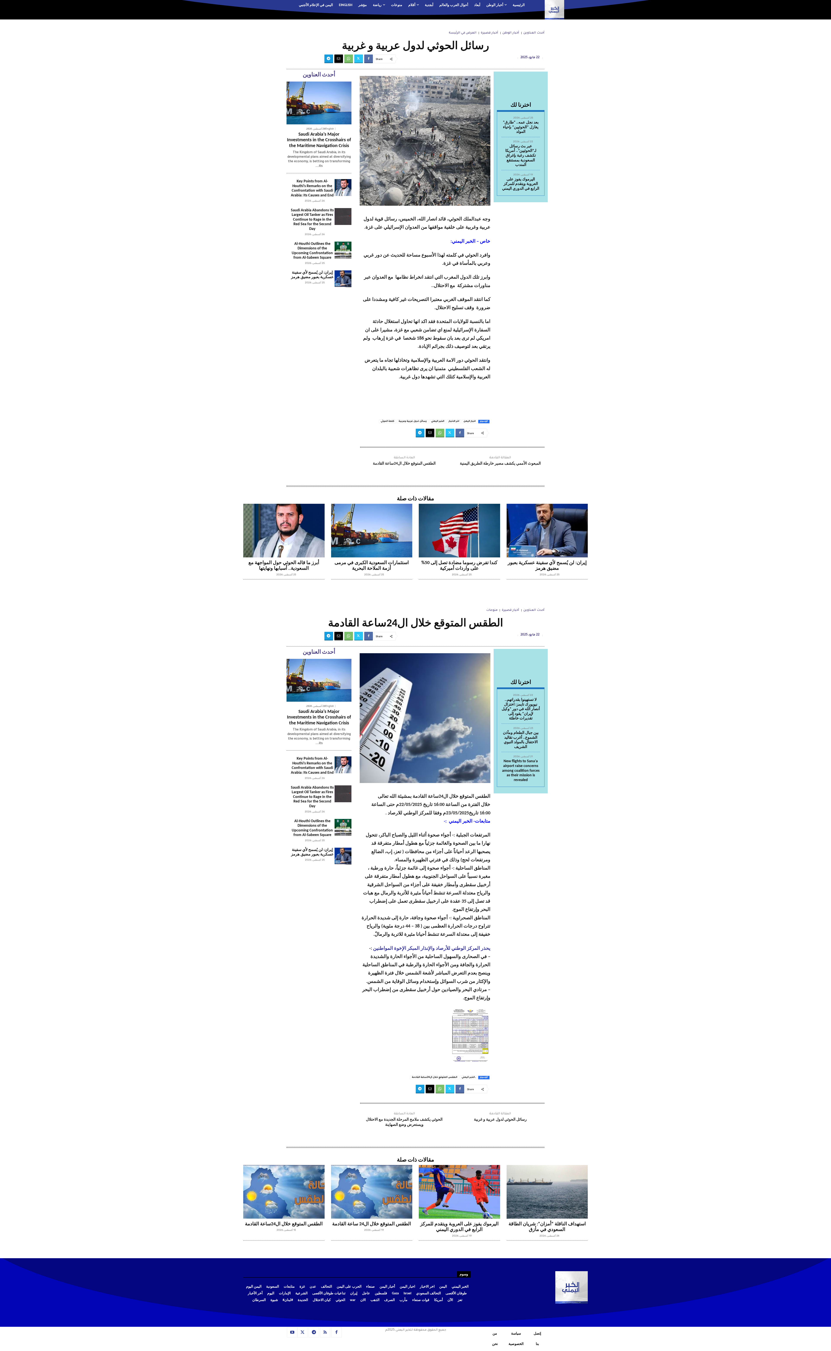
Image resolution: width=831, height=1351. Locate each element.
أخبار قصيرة (489, 33)
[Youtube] (292, 1332)
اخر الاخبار (454, 421)
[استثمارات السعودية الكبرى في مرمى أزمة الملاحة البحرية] (371, 530)
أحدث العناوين (533, 33)
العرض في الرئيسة (463, 33)
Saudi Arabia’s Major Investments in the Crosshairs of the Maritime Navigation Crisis (319, 140)
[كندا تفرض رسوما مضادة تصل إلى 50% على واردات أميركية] (459, 530)
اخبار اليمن (470, 421)
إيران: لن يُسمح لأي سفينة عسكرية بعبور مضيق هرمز (312, 275)
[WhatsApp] (348, 59)
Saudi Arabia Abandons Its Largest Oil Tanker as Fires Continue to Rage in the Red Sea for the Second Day (312, 219)
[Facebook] (368, 59)
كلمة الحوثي (387, 421)
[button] (269, 5)
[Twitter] (358, 59)
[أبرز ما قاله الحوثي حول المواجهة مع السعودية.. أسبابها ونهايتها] (284, 530)
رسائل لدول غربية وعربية (413, 421)
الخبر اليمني (437, 421)
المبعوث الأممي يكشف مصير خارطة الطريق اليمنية (500, 464)
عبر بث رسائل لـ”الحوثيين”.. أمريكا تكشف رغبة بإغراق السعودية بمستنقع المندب (520, 155)
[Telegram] (328, 59)
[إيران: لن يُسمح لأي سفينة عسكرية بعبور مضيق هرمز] (343, 278)
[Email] (338, 59)
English (329, 129)
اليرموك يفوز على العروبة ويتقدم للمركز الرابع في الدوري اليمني (520, 184)
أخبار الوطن (510, 33)
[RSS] (325, 1332)
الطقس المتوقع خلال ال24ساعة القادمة (404, 464)
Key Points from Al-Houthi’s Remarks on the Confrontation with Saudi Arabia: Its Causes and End (312, 188)
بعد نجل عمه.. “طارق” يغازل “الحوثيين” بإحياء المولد (521, 127)
